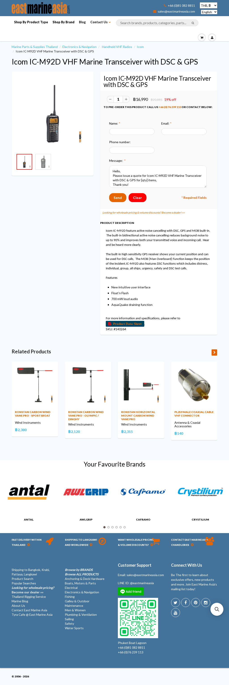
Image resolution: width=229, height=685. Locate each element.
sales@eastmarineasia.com (176, 11)
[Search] (192, 23)
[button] (216, 609)
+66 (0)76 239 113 (130, 652)
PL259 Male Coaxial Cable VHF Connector (194, 413)
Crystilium (200, 519)
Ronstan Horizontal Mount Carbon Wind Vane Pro (138, 415)
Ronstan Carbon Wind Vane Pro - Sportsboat (32, 413)
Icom (140, 47)
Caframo (143, 519)
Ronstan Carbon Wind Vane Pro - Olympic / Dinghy (86, 415)
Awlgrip (86, 519)
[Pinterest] (195, 602)
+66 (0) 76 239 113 (170, 107)
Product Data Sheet (127, 323)
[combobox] (157, 22)
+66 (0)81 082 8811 (181, 5)
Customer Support (134, 565)
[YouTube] (175, 612)
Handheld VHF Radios (117, 47)
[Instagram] (205, 602)
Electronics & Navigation (79, 47)
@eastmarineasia (142, 583)
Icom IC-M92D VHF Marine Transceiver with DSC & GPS (105, 61)
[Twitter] (175, 602)
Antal (29, 519)
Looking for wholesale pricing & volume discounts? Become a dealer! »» (143, 212)
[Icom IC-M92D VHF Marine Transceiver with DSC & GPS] (52, 113)
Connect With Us (186, 565)
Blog (82, 22)
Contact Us (99, 22)
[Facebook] (185, 602)
